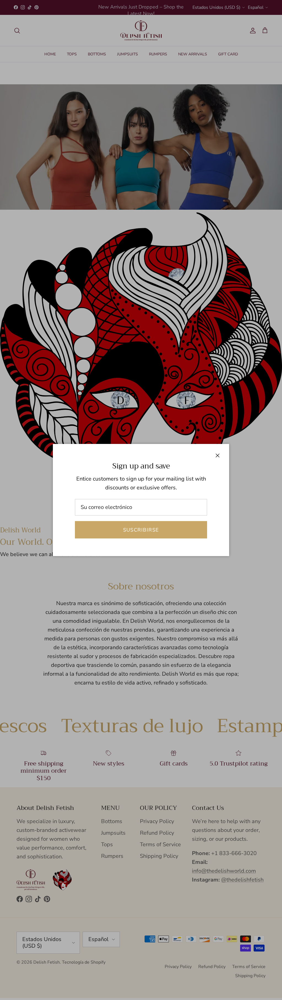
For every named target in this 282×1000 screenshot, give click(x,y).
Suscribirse (141, 530)
